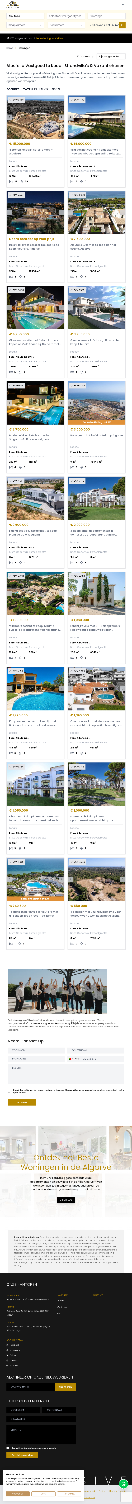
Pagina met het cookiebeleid (112, 1491)
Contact (61, 1300)
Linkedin (13, 1360)
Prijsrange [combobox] (96, 16)
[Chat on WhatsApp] (123, 1484)
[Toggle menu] (123, 5)
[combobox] (25, 16)
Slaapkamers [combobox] (17, 25)
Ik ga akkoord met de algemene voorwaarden (34, 1448)
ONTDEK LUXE (66, 1199)
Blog (59, 1313)
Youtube (14, 1365)
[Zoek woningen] (122, 25)
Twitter (13, 1355)
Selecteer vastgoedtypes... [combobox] (66, 16)
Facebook (14, 1345)
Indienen (22, 1102)
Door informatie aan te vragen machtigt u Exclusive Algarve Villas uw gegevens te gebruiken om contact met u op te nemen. (68, 1091)
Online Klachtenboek (85, 1497)
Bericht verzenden (22, 1455)
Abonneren (65, 1387)
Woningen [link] (24, 48)
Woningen (62, 1307)
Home (9, 48)
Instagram (15, 1350)
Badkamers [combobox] (57, 25)
